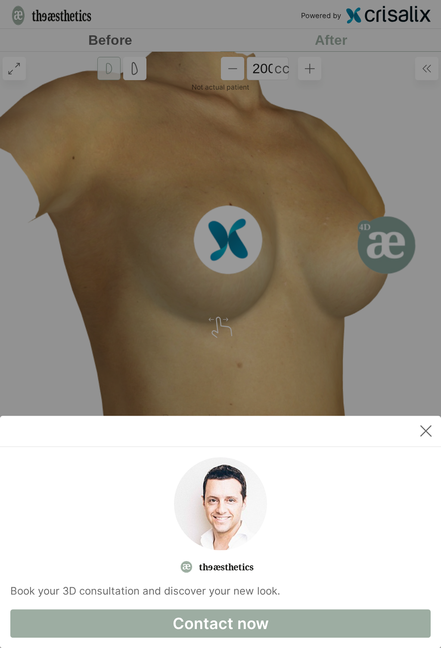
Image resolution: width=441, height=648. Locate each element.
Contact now (221, 623)
